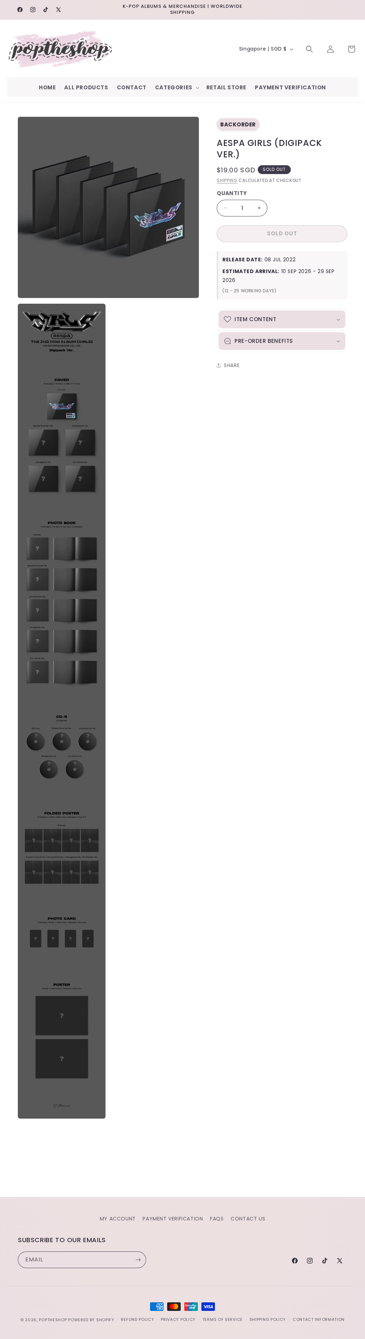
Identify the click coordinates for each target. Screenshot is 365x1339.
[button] (176, 87)
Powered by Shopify (91, 1320)
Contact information (319, 1319)
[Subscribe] (138, 1259)
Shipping (227, 180)
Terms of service (222, 1319)
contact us (248, 1218)
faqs (216, 1218)
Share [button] (232, 365)
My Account (118, 1218)
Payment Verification (173, 1218)
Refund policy (137, 1319)
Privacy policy (178, 1319)
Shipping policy (268, 1319)
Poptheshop (53, 1320)
